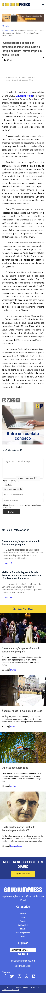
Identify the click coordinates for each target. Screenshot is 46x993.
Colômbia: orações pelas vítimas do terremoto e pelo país (21, 543)
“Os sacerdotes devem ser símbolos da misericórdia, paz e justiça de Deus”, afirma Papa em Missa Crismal (22, 49)
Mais (7, 563)
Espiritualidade (16, 846)
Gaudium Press (24, 96)
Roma (12, 726)
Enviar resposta (25, 478)
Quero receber (23, 874)
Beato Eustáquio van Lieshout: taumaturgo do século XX (18, 829)
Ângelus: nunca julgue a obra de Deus (22, 711)
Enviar (11, 512)
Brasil (23, 917)
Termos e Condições (10, 989)
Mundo (5, 26)
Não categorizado (23, 933)
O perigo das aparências (15, 767)
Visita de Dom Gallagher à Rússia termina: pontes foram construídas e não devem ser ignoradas (21, 575)
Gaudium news (7, 31)
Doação (23, 921)
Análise (13, 786)
